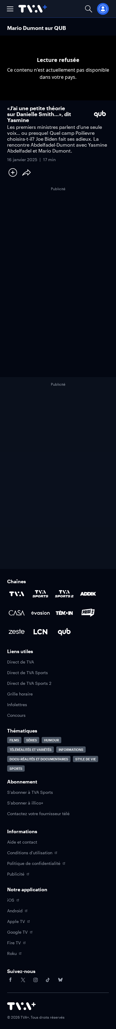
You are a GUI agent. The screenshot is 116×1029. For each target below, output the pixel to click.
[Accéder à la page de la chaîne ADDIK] (88, 593)
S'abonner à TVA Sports (30, 792)
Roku (12, 953)
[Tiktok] (48, 980)
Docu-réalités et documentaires (39, 759)
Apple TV (16, 921)
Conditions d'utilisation (29, 852)
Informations (71, 749)
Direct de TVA (20, 661)
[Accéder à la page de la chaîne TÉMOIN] (64, 612)
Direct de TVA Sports (27, 672)
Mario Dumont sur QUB (36, 28)
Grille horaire (20, 693)
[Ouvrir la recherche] (88, 8)
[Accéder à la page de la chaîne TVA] (16, 593)
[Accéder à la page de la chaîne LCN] (40, 631)
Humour (51, 740)
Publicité (15, 873)
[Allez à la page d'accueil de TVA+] (32, 8)
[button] (10, 9)
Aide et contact (22, 841)
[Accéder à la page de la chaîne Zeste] (16, 631)
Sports (16, 768)
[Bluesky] (60, 980)
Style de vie (85, 759)
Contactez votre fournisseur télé (38, 813)
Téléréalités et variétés (30, 749)
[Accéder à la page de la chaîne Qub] (64, 631)
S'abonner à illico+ (25, 802)
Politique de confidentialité (33, 863)
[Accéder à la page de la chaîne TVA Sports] (40, 593)
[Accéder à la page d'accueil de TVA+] (21, 1006)
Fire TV (14, 942)
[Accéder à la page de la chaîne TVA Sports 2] (64, 593)
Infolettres (17, 704)
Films (14, 740)
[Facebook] (10, 980)
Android (15, 910)
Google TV (17, 932)
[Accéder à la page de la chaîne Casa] (16, 612)
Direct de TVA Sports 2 (29, 683)
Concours (16, 715)
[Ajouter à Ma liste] (12, 172)
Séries (31, 740)
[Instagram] (35, 980)
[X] (23, 980)
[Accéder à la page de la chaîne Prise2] (88, 612)
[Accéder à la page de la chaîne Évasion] (40, 612)
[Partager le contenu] (26, 172)
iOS (10, 900)
